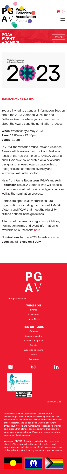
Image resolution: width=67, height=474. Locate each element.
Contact (33, 354)
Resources (33, 359)
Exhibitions (33, 314)
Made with (54, 402)
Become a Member (33, 336)
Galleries (33, 331)
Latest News (33, 319)
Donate (33, 345)
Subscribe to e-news (33, 350)
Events (33, 309)
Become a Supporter (33, 340)
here (37, 230)
